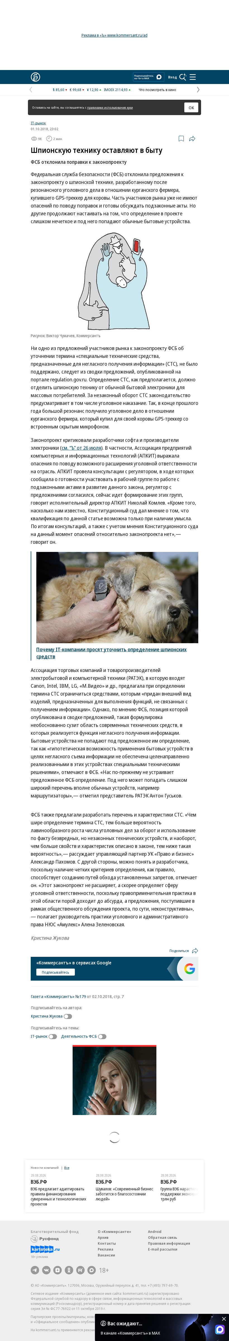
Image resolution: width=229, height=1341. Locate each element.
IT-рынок (38, 122)
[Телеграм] (35, 1270)
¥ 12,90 (92, 89)
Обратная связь (162, 1237)
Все (66, 1167)
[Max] (91, 1270)
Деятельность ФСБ (79, 1036)
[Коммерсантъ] (35, 77)
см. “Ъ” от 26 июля (81, 447)
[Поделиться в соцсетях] (192, 138)
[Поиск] (183, 77)
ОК (191, 107)
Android (154, 1231)
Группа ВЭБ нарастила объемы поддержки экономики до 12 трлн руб (187, 1194)
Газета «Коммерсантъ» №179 (58, 996)
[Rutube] (80, 1270)
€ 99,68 (75, 89)
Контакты (107, 1243)
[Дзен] (57, 1270)
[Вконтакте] (46, 1270)
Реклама (105, 1249)
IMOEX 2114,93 (116, 89)
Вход (172, 77)
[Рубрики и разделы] (193, 77)
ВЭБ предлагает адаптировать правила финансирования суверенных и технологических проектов (58, 1196)
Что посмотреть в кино (157, 89)
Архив (103, 1237)
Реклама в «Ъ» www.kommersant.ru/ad (114, 35)
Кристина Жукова (47, 1016)
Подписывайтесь (55, 972)
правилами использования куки (110, 107)
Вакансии (106, 1255)
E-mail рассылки (162, 1249)
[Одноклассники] (69, 1270)
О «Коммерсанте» (114, 1231)
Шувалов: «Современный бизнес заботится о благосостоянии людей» (124, 1194)
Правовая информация (169, 1243)
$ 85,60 (58, 89)
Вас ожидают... (125, 1323)
